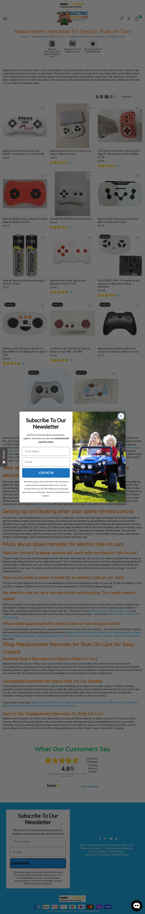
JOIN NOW (46, 473)
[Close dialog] (121, 416)
